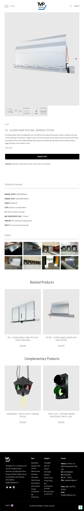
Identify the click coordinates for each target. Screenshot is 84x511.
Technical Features (13, 184)
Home (7, 124)
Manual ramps (35, 471)
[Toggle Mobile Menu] (7, 6)
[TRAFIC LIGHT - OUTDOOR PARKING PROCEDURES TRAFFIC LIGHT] (61, 388)
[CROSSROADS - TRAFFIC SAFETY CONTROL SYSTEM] (23, 388)
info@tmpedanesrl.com (68, 495)
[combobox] (11, 505)
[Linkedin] (14, 487)
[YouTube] (10, 487)
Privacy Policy (48, 481)
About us (46, 466)
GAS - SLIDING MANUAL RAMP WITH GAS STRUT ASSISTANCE (23, 338)
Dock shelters (35, 483)
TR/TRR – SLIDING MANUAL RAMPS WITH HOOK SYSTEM (61, 338)
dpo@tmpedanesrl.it (12, 482)
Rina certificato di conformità (49, 492)
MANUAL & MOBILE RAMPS (35, 164)
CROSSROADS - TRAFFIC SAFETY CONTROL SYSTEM (23, 415)
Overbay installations (35, 490)
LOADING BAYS (15, 164)
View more (23, 345)
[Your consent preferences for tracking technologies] (80, 507)
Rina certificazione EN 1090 (48, 486)
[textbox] (11, 505)
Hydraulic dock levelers (35, 467)
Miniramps (34, 474)
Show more (8, 147)
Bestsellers (34, 463)
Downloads (47, 472)
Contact (46, 469)
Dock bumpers (35, 486)
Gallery (8, 235)
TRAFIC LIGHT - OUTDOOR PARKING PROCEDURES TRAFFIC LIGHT (61, 415)
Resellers (47, 475)
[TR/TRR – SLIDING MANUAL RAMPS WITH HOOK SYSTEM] (61, 312)
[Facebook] (7, 487)
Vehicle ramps (35, 480)
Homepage (47, 463)
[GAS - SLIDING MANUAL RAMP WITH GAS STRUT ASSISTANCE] (23, 312)
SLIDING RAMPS (46, 164)
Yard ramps (34, 477)
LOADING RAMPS (23, 164)
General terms (48, 478)
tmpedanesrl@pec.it (70, 480)
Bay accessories (35, 495)
